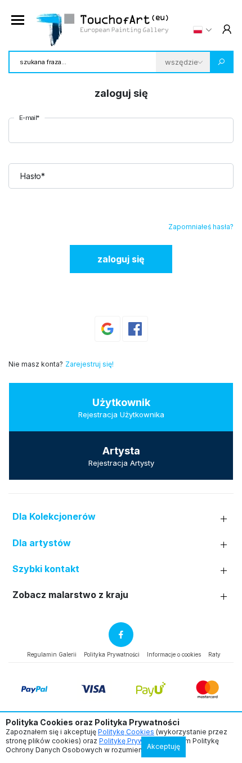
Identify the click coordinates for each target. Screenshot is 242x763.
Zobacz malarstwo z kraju (70, 595)
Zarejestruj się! (89, 364)
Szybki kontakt (45, 569)
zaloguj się (121, 259)
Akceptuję (163, 746)
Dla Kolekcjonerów (54, 516)
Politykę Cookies (126, 732)
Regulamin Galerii (52, 654)
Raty (214, 654)
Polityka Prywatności (112, 654)
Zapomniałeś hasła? (201, 226)
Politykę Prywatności (133, 741)
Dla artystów (41, 543)
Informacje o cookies (174, 654)
